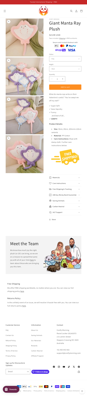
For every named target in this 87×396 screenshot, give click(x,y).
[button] (4, 11)
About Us (34, 330)
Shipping (62, 38)
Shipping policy (60, 391)
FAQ (7, 330)
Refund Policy (11, 341)
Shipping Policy (11, 346)
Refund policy (27, 391)
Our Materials (36, 341)
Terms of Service (12, 351)
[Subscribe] (27, 371)
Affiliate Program (37, 356)
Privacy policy (38, 391)
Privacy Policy (11, 356)
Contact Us (10, 335)
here (32, 260)
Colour (51, 54)
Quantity (52, 74)
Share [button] (54, 219)
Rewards (34, 346)
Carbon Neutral (36, 351)
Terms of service (49, 391)
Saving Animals (36, 335)
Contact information (74, 391)
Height (51, 64)
